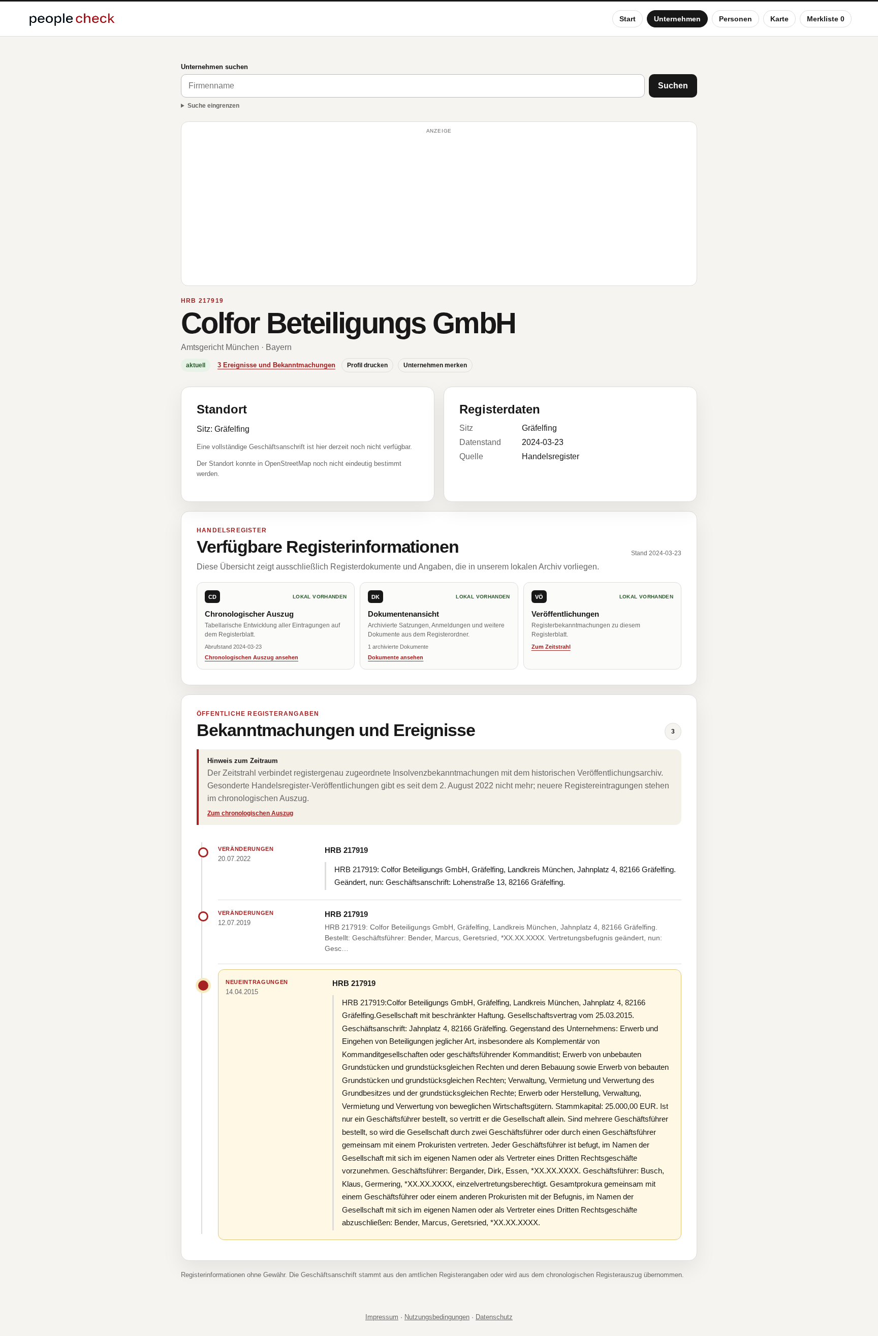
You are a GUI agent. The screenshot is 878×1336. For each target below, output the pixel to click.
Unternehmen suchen (214, 67)
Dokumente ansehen (395, 657)
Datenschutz (494, 1317)
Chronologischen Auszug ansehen (251, 657)
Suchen (673, 85)
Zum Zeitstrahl (551, 647)
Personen (735, 19)
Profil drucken (367, 365)
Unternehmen (677, 19)
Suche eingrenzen (213, 105)
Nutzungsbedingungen (436, 1317)
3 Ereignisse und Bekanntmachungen (276, 365)
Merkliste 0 (825, 19)
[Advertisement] (439, 208)
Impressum (381, 1317)
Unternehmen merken (435, 365)
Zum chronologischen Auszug (250, 813)
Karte (779, 19)
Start (627, 19)
